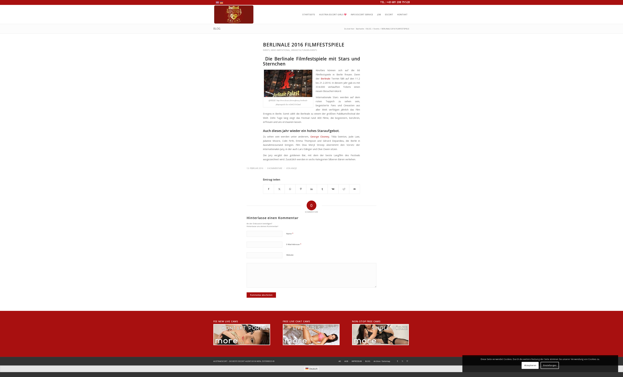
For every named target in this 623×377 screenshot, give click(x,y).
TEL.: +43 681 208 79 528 (395, 2)
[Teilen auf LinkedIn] (311, 189)
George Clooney (319, 136)
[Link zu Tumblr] (397, 361)
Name (289, 233)
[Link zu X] (402, 361)
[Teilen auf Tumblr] (322, 189)
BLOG (216, 28)
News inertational (280, 50)
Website (289, 255)
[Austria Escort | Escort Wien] (233, 14)
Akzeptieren (530, 365)
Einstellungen (549, 365)
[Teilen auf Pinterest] (301, 189)
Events (266, 50)
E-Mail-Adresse (293, 244)
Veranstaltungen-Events (304, 50)
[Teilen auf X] (279, 189)
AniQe (294, 168)
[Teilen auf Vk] (333, 189)
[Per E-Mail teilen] (354, 189)
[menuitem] (308, 14)
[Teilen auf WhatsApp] (290, 189)
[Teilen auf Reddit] (344, 189)
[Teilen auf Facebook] (268, 189)
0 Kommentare (274, 168)
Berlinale (325, 78)
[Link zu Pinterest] (407, 361)
